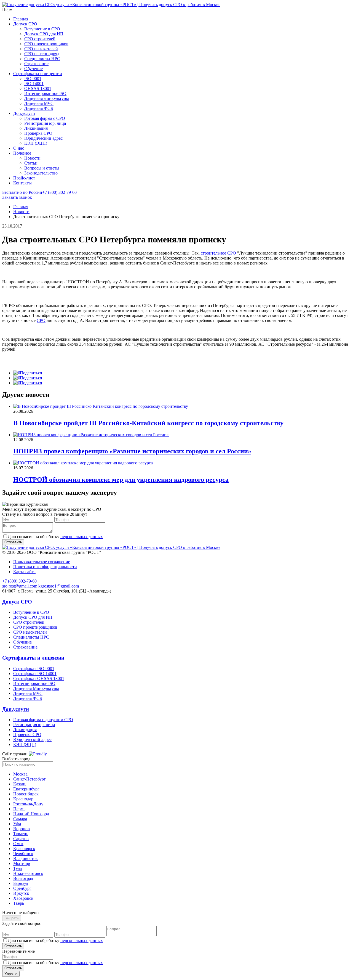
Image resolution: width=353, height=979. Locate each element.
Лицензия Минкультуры (36, 688)
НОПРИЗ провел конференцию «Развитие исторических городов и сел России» (132, 451)
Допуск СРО (25, 24)
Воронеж (21, 828)
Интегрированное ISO (45, 93)
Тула (17, 868)
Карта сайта (24, 571)
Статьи (31, 163)
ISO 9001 (32, 78)
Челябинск (23, 853)
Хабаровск (23, 898)
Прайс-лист (24, 178)
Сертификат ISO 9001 (33, 668)
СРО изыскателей (41, 48)
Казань (19, 784)
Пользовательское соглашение (41, 561)
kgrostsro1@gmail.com (58, 586)
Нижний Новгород (31, 813)
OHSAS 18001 (37, 88)
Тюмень (20, 833)
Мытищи (21, 863)
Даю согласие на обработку (55, 536)
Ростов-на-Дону (28, 803)
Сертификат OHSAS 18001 (38, 678)
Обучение (33, 68)
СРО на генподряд (41, 53)
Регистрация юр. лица (45, 123)
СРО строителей (39, 38)
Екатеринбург (26, 789)
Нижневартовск (28, 873)
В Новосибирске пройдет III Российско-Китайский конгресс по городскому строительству (148, 423)
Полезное (22, 153)
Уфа (17, 823)
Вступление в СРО (42, 29)
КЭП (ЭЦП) (35, 143)
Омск (18, 843)
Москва (20, 774)
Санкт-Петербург (29, 779)
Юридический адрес (43, 138)
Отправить (13, 946)
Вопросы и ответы (41, 168)
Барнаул (20, 883)
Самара (20, 818)
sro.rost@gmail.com (19, 586)
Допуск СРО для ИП (43, 33)
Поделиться (31, 373)
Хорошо (10, 974)
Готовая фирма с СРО (44, 118)
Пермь (19, 808)
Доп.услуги (24, 113)
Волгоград (23, 878)
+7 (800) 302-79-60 (39, 192)
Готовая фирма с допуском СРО (43, 719)
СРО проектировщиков (46, 43)
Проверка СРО (38, 133)
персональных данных (81, 536)
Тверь (18, 903)
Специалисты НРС (42, 58)
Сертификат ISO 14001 (35, 673)
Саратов (21, 838)
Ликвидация (36, 128)
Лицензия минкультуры (46, 98)
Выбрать (11, 918)
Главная (20, 19)
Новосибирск (26, 794)
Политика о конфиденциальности (45, 566)
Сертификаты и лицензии (37, 73)
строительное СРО (218, 253)
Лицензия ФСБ (38, 108)
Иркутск (21, 893)
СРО (41, 320)
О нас (18, 148)
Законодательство (41, 173)
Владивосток (25, 858)
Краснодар (23, 799)
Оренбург (22, 888)
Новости (32, 158)
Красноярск (24, 848)
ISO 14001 (34, 83)
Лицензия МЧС (39, 103)
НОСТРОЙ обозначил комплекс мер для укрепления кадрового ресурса (121, 479)
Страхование (36, 63)
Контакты (22, 183)
